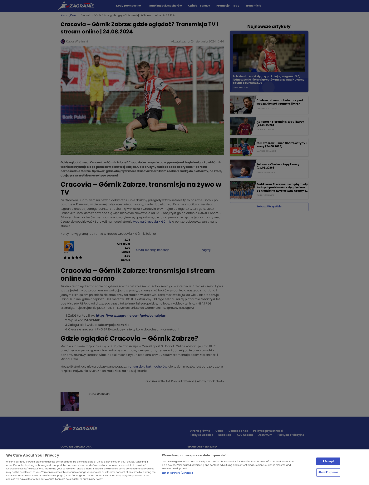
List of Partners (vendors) (177, 473)
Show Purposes (328, 472)
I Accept (328, 461)
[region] (184, 467)
